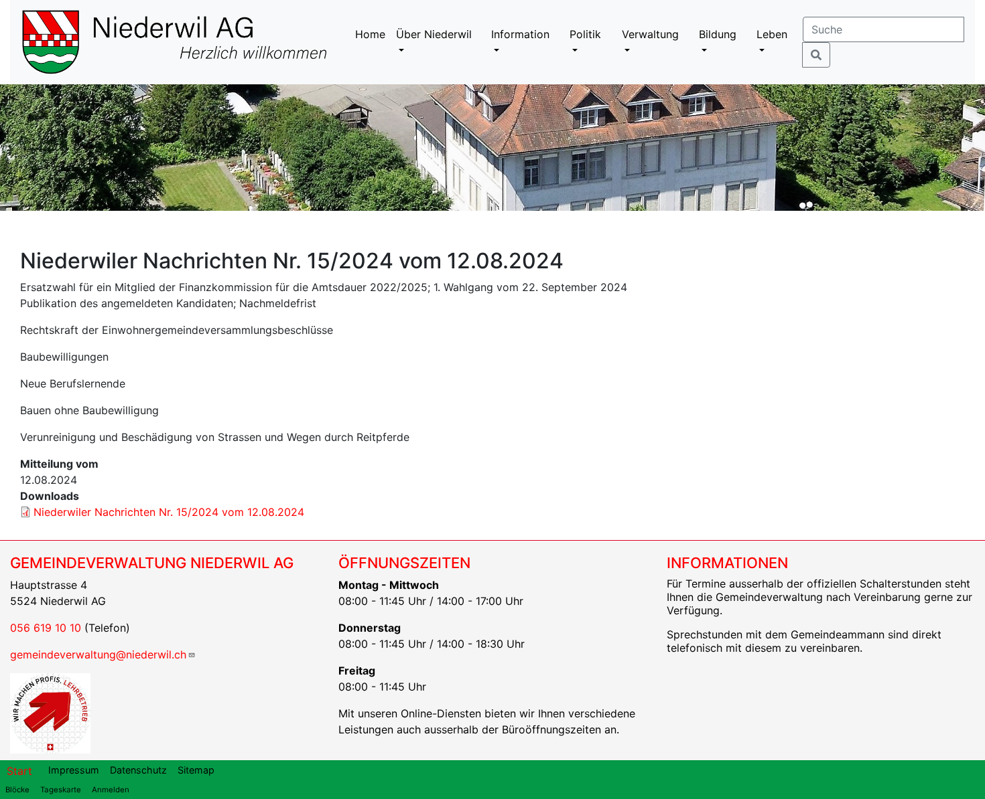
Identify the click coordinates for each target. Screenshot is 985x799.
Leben (772, 34)
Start (19, 771)
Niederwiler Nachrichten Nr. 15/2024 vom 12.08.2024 (169, 512)
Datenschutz (138, 770)
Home (370, 34)
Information (520, 34)
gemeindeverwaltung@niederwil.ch (98, 654)
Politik (585, 34)
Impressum (73, 770)
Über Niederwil (434, 34)
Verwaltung (650, 34)
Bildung (717, 34)
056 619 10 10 (45, 627)
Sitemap (196, 770)
